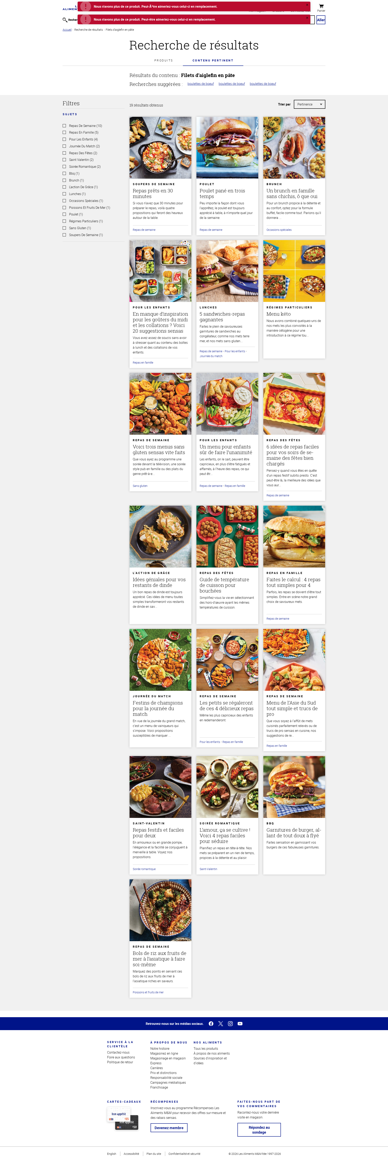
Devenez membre (169, 1127)
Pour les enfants (235, 351)
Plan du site (154, 1154)
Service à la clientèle (120, 1044)
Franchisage (159, 1087)
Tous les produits (206, 1048)
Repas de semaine (144, 230)
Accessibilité (131, 1154)
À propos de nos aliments (212, 1053)
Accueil (67, 30)
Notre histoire (159, 1048)
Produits (163, 60)
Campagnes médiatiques (168, 1082)
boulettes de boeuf (201, 83)
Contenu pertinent (213, 60)
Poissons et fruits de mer (148, 992)
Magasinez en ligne (164, 1053)
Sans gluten (140, 486)
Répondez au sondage (259, 1130)
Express (155, 1063)
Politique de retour (120, 1062)
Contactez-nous (118, 1052)
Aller (321, 19)
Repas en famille (143, 362)
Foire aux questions (121, 1057)
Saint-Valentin (208, 869)
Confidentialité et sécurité (184, 1154)
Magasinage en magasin (168, 1058)
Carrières (156, 1068)
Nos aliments (208, 1042)
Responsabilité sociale (166, 1077)
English (111, 1154)
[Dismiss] (307, 4)
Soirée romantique (144, 869)
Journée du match (211, 356)
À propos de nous (169, 1042)
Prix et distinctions (163, 1073)
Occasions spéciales (279, 230)
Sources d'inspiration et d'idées (210, 1060)
